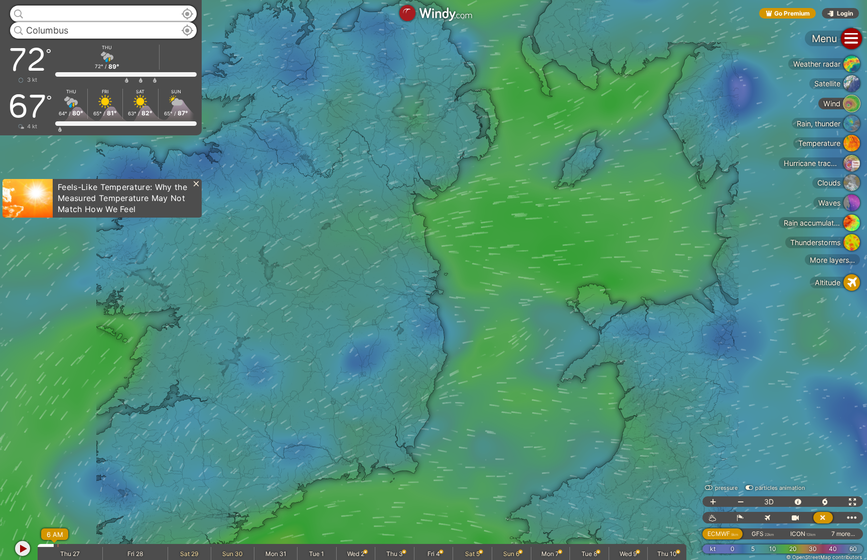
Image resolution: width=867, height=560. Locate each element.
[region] (433, 280)
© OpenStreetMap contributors (824, 557)
